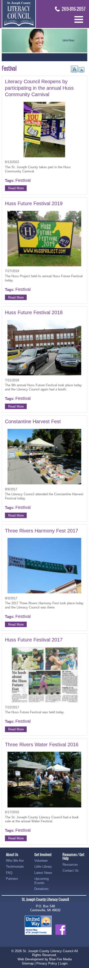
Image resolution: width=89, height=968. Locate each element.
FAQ (9, 873)
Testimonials (15, 866)
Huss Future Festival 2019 (34, 203)
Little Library (43, 866)
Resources (70, 864)
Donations (41, 889)
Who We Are (15, 860)
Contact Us (71, 870)
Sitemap (28, 963)
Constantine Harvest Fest (33, 421)
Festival (23, 180)
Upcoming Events (41, 881)
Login (63, 963)
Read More (16, 188)
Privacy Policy (46, 963)
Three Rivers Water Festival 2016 (41, 744)
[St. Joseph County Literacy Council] (19, 27)
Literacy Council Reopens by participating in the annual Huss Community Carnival (39, 88)
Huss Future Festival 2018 (34, 312)
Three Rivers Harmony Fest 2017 (41, 530)
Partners (12, 879)
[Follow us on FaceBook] (60, 937)
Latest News (43, 873)
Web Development (31, 959)
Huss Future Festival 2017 (34, 639)
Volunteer (41, 860)
